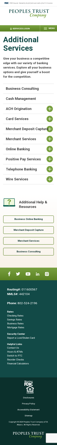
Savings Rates (14, 319)
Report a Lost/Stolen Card (21, 337)
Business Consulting (22, 88)
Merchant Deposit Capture (29, 230)
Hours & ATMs (15, 351)
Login (21, 28)
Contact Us (13, 347)
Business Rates (15, 323)
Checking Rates (15, 315)
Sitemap (28, 415)
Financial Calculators (18, 363)
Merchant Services (28, 240)
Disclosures (28, 397)
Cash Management (21, 99)
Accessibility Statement (28, 409)
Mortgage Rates (15, 327)
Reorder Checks (15, 359)
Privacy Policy (28, 403)
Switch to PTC (14, 355)
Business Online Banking (28, 219)
